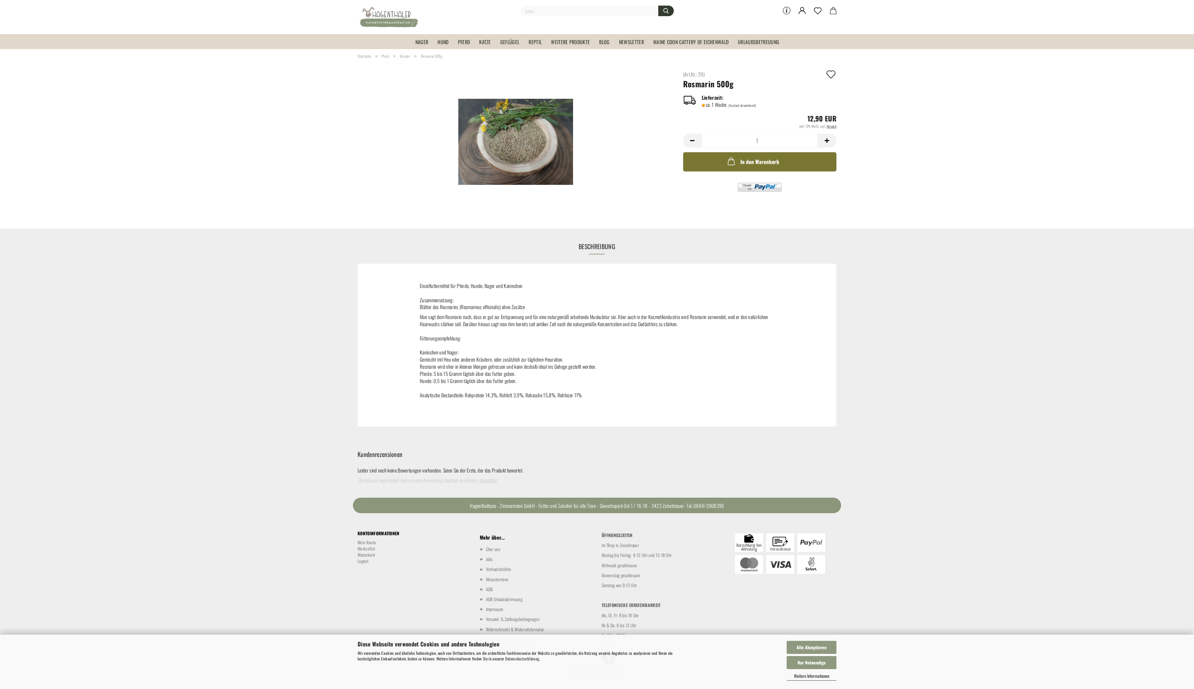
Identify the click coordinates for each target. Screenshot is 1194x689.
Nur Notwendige (812, 662)
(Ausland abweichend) (742, 105)
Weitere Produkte (570, 42)
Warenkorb (366, 554)
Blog (604, 42)
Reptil (535, 42)
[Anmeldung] (802, 11)
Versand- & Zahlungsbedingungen (513, 619)
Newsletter (631, 42)
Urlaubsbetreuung (758, 42)
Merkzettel (366, 548)
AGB (489, 589)
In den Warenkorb (759, 162)
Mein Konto (367, 542)
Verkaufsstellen (498, 569)
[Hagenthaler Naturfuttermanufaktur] (391, 17)
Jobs (489, 559)
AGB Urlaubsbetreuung (504, 599)
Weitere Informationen (811, 676)
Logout (363, 561)
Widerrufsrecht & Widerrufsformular (515, 629)
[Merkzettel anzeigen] (818, 11)
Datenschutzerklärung (522, 658)
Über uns (493, 549)
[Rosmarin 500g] (515, 140)
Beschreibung (597, 246)
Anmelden (488, 480)
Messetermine (497, 579)
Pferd (464, 42)
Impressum (494, 609)
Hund (442, 42)
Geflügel (510, 42)
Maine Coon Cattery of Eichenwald (691, 42)
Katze (485, 42)
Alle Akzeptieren (811, 647)
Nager (421, 42)
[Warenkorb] (833, 11)
